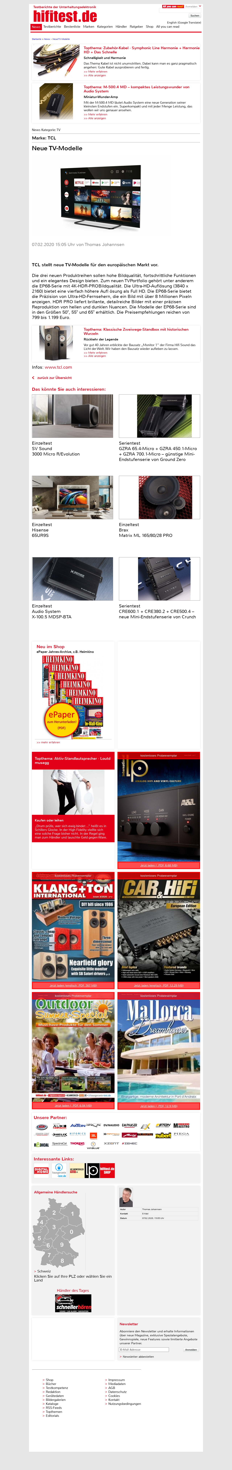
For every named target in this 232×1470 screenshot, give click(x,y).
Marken (88, 26)
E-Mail (145, 1213)
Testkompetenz (57, 1388)
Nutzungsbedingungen (124, 1404)
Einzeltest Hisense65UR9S (42, 530)
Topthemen (54, 1412)
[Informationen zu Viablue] (93, 1145)
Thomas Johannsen (152, 1209)
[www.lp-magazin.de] (92, 1181)
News (36, 27)
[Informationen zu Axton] (78, 1127)
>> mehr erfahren (48, 742)
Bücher (51, 1384)
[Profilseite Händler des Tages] (73, 1311)
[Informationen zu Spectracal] (59, 1145)
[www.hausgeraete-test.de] (59, 1181)
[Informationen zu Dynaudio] (111, 1127)
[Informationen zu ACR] (41, 1127)
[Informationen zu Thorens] (78, 1145)
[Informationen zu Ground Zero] (41, 1136)
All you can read (167, 26)
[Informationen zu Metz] (129, 1136)
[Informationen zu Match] (111, 1136)
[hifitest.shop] (107, 1181)
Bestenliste (72, 26)
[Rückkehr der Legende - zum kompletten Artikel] (58, 344)
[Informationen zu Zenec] (129, 1145)
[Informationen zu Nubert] (163, 1136)
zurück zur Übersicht (54, 377)
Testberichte (52, 26)
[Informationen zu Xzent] (111, 1145)
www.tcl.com (58, 367)
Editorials (52, 1416)
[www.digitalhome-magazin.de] (41, 1181)
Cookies (114, 1396)
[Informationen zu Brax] (93, 1127)
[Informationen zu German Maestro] (181, 1127)
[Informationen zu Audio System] (59, 1127)
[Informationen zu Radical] (41, 1145)
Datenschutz (117, 1392)
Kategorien (105, 26)
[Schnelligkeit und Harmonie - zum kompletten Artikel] (58, 62)
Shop (149, 26)
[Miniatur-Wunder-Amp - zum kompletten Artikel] (58, 103)
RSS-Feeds (54, 1408)
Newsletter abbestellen (138, 1357)
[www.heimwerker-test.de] (76, 1181)
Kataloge (52, 1404)
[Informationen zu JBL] (93, 1136)
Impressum (116, 1380)
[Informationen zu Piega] (181, 1136)
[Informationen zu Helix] (59, 1136)
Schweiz (44, 1271)
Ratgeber (136, 26)
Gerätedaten (55, 1396)
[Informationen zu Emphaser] (129, 1127)
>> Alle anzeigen (95, 75)
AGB (111, 1388)
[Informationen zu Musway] (145, 1136)
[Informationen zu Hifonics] (78, 1136)
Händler (121, 26)
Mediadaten (117, 1384)
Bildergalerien (56, 1400)
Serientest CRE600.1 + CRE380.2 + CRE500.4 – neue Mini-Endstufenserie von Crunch (157, 611)
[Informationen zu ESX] (145, 1127)
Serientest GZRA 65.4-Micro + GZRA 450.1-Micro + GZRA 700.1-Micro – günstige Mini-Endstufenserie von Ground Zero (158, 451)
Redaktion (53, 1392)
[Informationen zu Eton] (163, 1127)
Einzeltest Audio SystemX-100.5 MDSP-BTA (51, 611)
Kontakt (113, 1400)
